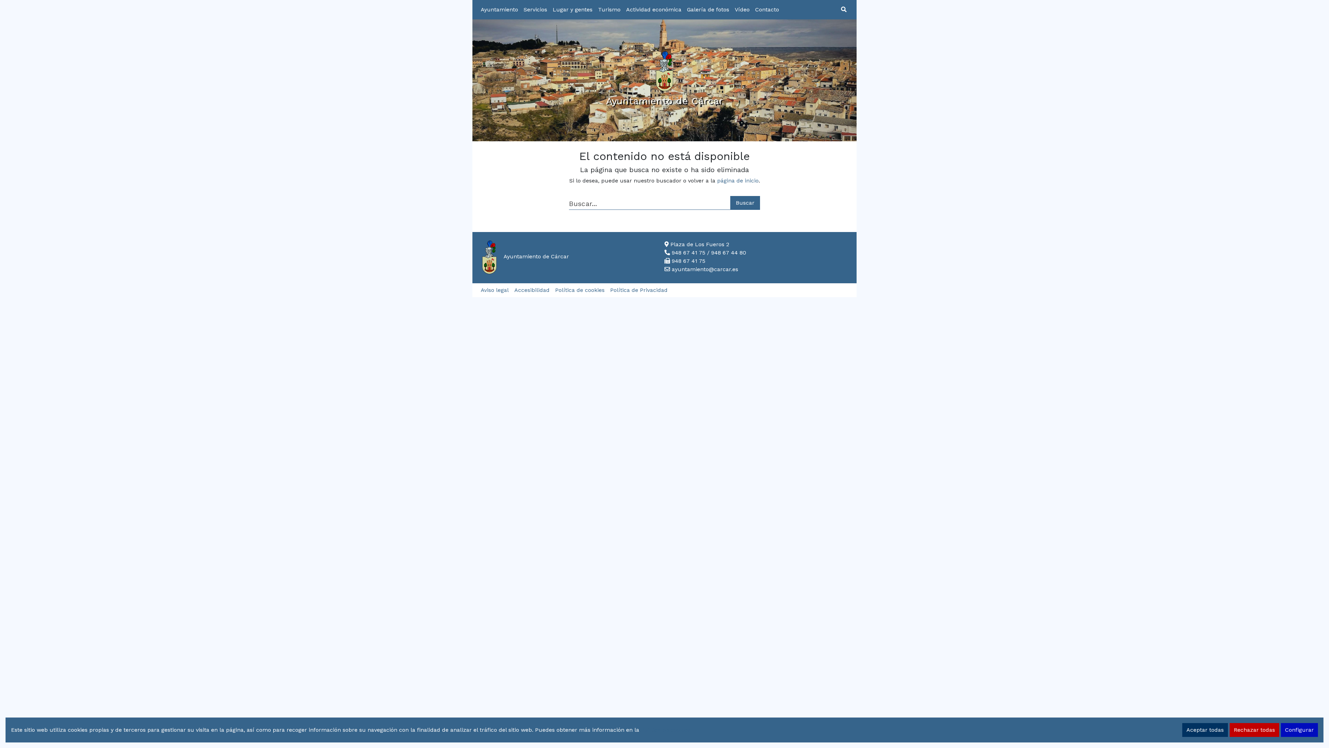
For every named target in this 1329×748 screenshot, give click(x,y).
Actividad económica (653, 9)
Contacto (767, 9)
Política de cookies (580, 290)
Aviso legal (495, 290)
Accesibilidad (532, 290)
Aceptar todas (1205, 730)
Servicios (535, 9)
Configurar (1299, 730)
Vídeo (742, 9)
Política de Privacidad (639, 290)
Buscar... (583, 204)
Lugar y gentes (573, 9)
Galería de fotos (708, 9)
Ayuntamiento (499, 9)
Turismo (609, 9)
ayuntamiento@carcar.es (705, 269)
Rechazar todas (1254, 730)
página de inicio (738, 180)
